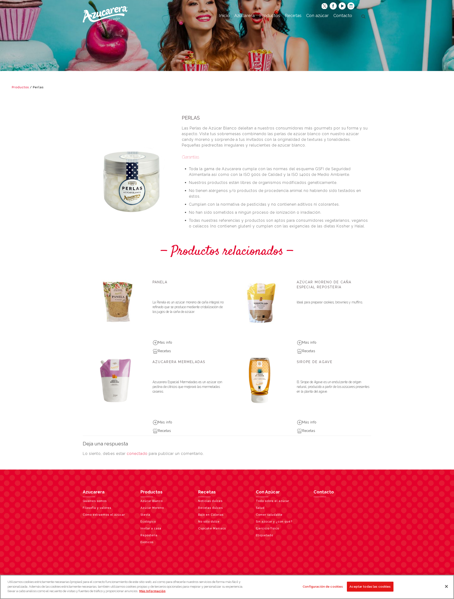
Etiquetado (264, 535)
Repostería (148, 535)
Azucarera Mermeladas (179, 362)
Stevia (145, 514)
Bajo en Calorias (210, 514)
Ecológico (148, 521)
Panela (160, 282)
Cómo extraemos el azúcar (104, 514)
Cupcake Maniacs (212, 528)
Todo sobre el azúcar (272, 501)
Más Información (152, 591)
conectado (137, 453)
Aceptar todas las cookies (370, 586)
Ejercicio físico (267, 528)
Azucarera (94, 491)
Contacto (324, 491)
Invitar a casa (150, 528)
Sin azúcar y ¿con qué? (274, 521)
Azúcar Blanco (151, 501)
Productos (20, 87)
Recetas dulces (210, 508)
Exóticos (146, 542)
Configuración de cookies (323, 586)
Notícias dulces (210, 501)
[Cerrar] (446, 586)
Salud (260, 508)
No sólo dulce (209, 521)
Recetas (164, 351)
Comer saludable (269, 514)
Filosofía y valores (97, 508)
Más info (165, 342)
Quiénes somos (95, 501)
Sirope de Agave (315, 362)
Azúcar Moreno (152, 508)
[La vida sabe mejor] (105, 15)
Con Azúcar (268, 491)
